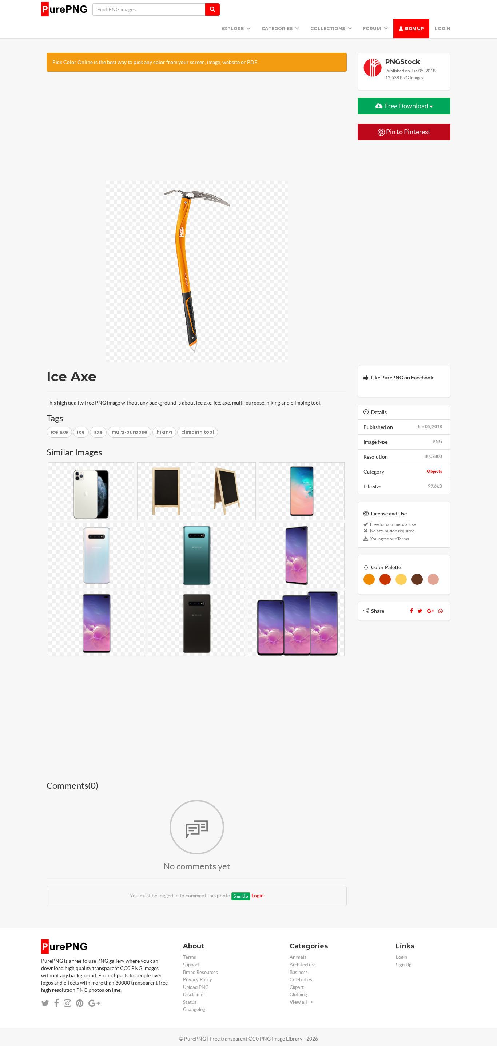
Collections (328, 28)
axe (98, 432)
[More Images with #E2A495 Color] (433, 579)
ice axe (59, 432)
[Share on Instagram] (67, 1003)
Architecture (303, 964)
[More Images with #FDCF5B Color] (401, 579)
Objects (434, 471)
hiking (164, 432)
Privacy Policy (197, 979)
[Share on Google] (94, 1003)
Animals (298, 957)
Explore (233, 28)
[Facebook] (411, 611)
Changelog (194, 1009)
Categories (278, 28)
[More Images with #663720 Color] (417, 579)
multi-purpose (129, 432)
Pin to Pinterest (407, 132)
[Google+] (430, 611)
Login (442, 28)
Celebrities (301, 979)
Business (299, 972)
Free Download (406, 106)
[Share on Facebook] (56, 1003)
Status (189, 1002)
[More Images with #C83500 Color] (385, 579)
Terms (189, 957)
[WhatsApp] (440, 611)
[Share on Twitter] (45, 1003)
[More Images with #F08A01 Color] (369, 579)
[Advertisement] (197, 130)
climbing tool (197, 432)
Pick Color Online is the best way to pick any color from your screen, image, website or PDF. (155, 62)
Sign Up (413, 28)
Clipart (297, 987)
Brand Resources (200, 972)
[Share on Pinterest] (80, 1003)
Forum (372, 28)
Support (191, 964)
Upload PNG (196, 987)
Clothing (298, 994)
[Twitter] (420, 611)
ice (81, 432)
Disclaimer (194, 994)
